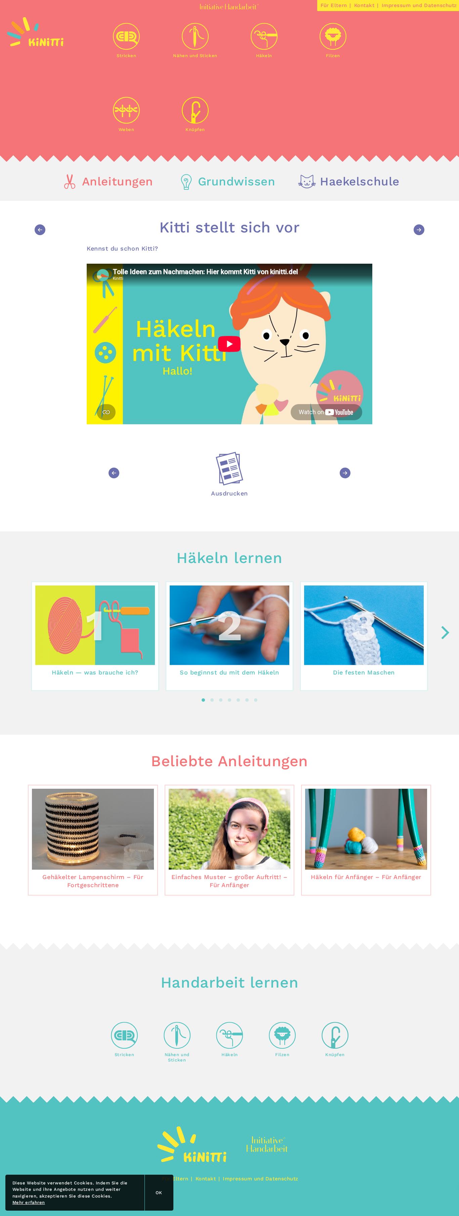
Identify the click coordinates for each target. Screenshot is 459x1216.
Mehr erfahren (28, 1202)
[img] (35, 44)
